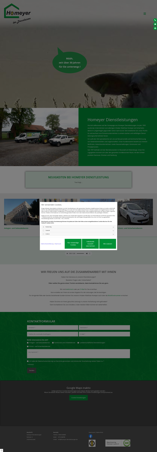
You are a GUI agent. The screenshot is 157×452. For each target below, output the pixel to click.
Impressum (58, 243)
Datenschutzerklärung (47, 243)
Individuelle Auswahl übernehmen (90, 244)
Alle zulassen (107, 244)
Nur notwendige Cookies (73, 244)
